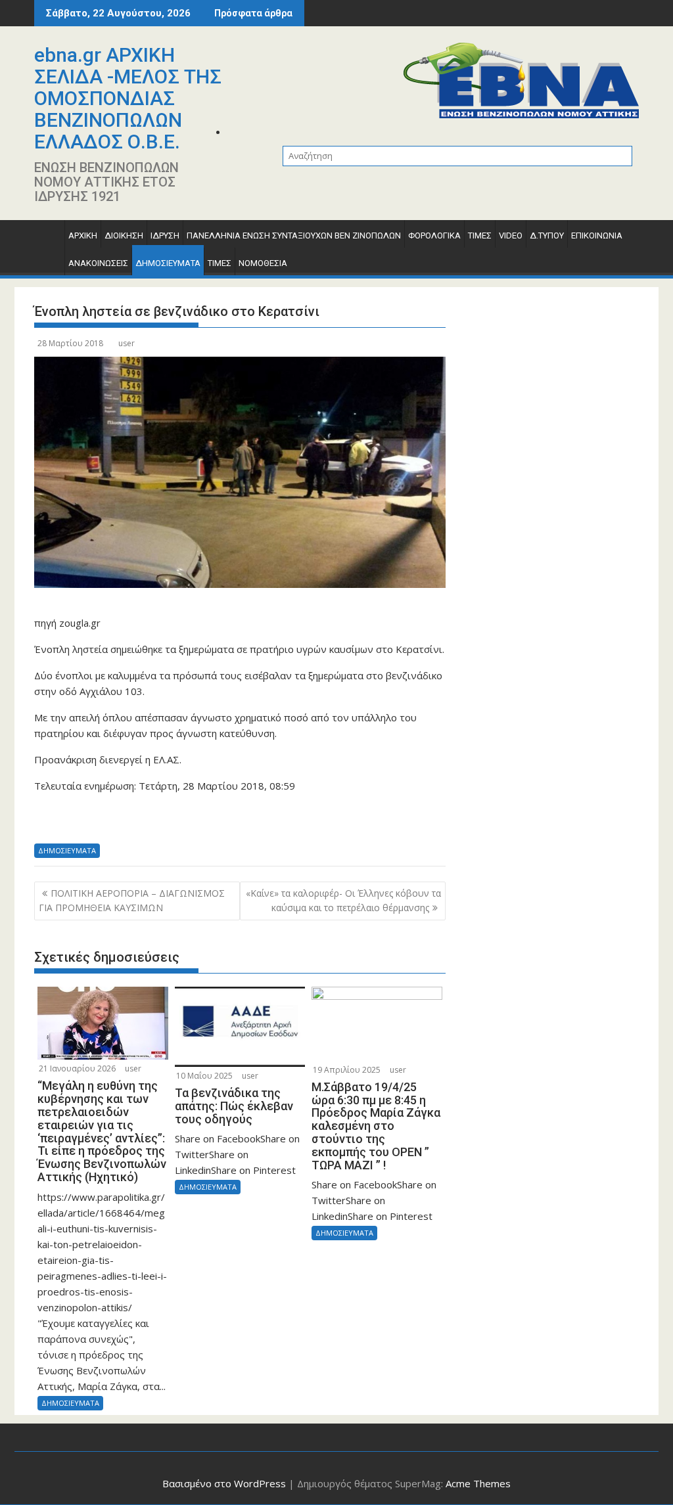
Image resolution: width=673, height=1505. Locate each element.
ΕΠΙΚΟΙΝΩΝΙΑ (596, 235)
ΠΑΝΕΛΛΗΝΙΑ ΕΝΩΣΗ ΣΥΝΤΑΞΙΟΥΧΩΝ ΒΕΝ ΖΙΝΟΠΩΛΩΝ (294, 235)
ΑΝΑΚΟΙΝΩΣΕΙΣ (98, 263)
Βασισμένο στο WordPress (224, 1483)
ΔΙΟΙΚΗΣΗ (123, 235)
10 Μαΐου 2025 (204, 1075)
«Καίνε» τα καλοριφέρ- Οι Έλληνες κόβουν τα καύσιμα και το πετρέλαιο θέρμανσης (343, 900)
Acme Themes (478, 1483)
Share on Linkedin (116, 823)
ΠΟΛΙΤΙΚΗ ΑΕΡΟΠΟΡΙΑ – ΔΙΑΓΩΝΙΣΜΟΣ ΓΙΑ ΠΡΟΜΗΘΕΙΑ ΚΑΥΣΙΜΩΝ (132, 900)
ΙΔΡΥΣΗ (165, 235)
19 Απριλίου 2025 (347, 1069)
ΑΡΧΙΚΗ (82, 235)
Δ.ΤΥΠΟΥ (547, 235)
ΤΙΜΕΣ (480, 235)
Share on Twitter (82, 823)
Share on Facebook (49, 823)
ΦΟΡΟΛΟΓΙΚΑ (434, 235)
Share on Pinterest (150, 823)
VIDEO (510, 235)
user (126, 343)
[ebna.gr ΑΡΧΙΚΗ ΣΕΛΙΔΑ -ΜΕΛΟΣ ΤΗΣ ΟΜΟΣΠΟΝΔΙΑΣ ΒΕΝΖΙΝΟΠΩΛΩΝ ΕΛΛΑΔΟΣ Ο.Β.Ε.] (47, 239)
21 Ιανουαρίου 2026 (77, 1068)
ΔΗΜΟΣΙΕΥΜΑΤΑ (167, 263)
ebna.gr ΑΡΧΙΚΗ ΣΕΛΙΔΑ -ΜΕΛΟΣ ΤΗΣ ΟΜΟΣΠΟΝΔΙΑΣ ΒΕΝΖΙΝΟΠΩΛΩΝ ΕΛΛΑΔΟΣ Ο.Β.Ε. (127, 98)
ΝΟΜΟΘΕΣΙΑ (263, 263)
